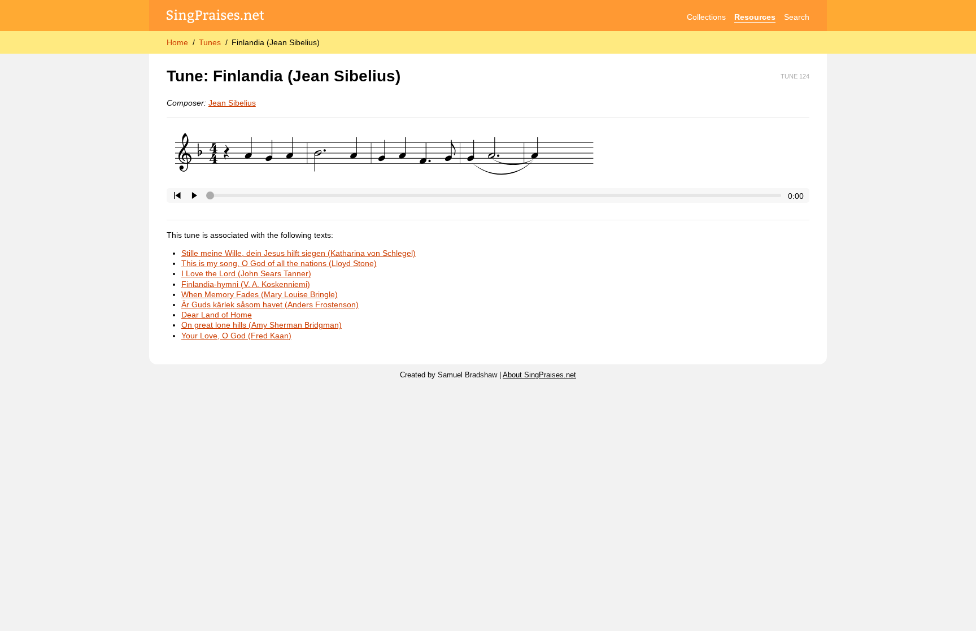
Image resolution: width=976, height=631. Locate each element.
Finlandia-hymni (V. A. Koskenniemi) (245, 284)
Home (177, 42)
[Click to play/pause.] (194, 195)
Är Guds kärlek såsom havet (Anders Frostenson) (270, 304)
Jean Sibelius (232, 102)
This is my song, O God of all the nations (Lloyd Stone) (279, 263)
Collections (706, 16)
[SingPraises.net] (215, 17)
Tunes (210, 42)
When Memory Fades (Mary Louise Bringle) (259, 294)
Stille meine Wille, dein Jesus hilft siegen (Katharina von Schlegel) (298, 253)
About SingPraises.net (539, 375)
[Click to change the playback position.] (495, 195)
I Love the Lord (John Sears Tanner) (246, 273)
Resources (754, 16)
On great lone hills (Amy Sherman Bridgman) (261, 324)
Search (796, 16)
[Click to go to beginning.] (177, 195)
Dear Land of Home (216, 314)
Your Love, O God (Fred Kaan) (236, 335)
